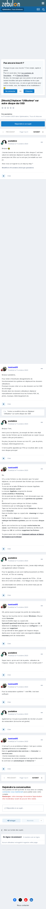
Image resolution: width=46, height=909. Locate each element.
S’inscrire (28, 91)
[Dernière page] (43, 132)
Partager (12, 820)
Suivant (36, 132)
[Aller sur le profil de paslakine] (4, 142)
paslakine (8, 114)
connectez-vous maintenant (12, 792)
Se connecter (10, 91)
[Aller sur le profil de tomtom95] (4, 368)
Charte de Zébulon (22, 75)
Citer (9, 176)
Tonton (10, 411)
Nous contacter (23, 905)
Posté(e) (18, 144)
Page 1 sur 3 (24, 132)
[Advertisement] (23, 36)
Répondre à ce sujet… (15, 808)
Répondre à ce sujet (23, 124)
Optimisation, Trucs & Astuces (30, 116)
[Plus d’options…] (41, 142)
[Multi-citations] (3, 176)
